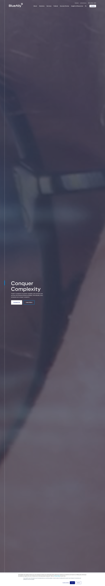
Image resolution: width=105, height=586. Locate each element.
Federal (56, 6)
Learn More (29, 302)
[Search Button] (85, 6)
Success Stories (64, 6)
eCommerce (83, 3)
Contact (93, 6)
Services (49, 6)
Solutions (41, 6)
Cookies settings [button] (66, 582)
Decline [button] (78, 582)
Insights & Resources (77, 6)
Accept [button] (72, 582)
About (35, 6)
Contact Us (16, 302)
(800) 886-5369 (92, 3)
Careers (77, 3)
